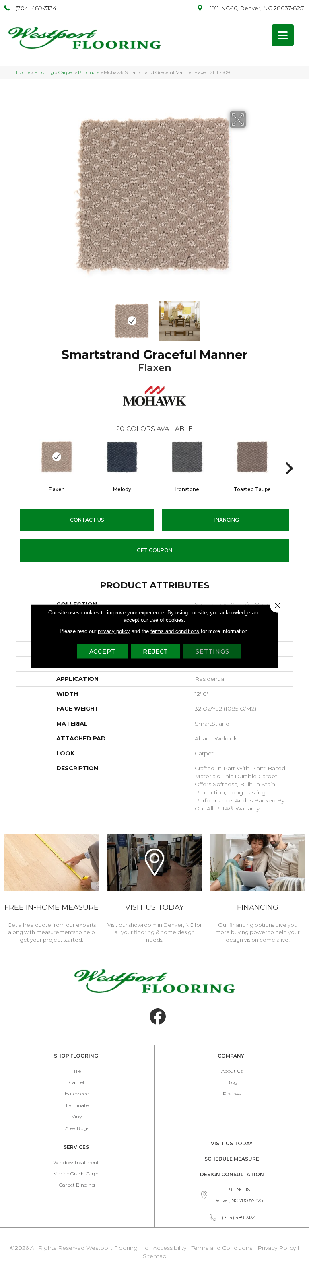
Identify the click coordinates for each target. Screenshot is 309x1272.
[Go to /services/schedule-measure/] (51, 890)
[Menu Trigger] (283, 35)
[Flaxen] (56, 457)
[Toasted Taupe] (252, 457)
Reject (155, 651)
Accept (102, 651)
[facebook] (158, 1017)
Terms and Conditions (222, 1247)
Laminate (77, 1105)
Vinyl (77, 1116)
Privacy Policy (277, 1247)
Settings (212, 651)
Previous (58, 317)
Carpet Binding (77, 1185)
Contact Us (87, 520)
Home (23, 72)
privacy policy (114, 631)
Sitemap (155, 1256)
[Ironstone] (187, 457)
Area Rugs (77, 1128)
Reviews (232, 1094)
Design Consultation (232, 1174)
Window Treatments (77, 1162)
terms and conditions (174, 631)
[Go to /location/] (154, 890)
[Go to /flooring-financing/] (257, 890)
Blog (232, 1082)
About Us (232, 1071)
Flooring (44, 72)
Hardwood (77, 1094)
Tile (77, 1071)
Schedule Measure (231, 1159)
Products (88, 72)
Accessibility (169, 1247)
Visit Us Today (232, 1143)
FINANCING (225, 520)
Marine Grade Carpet (77, 1174)
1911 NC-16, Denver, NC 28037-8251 (257, 8)
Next (251, 317)
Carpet (66, 72)
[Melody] (121, 457)
